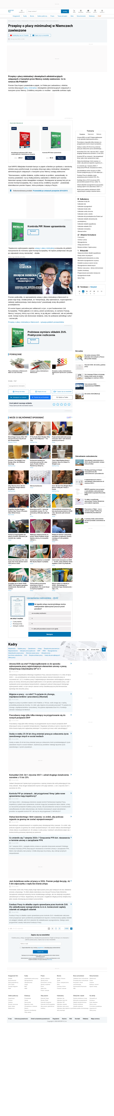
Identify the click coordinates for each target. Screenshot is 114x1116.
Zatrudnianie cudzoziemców (86, 456)
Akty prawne (44, 995)
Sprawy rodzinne (45, 978)
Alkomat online (82, 231)
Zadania (10, 1002)
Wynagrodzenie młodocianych (87, 265)
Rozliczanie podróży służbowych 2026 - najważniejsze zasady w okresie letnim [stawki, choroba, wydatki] (89, 190)
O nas (10, 1019)
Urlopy (40, 648)
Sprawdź (33, 232)
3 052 (66, 928)
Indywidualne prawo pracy (16, 653)
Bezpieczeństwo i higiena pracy (87, 247)
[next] (71, 929)
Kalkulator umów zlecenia (85, 211)
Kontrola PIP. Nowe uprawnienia (46, 226)
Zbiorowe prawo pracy (32, 653)
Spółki (58, 980)
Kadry (25, 16)
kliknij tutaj (49, 959)
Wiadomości (25, 21)
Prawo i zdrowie (45, 990)
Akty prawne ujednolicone (47, 1006)
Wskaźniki (84, 250)
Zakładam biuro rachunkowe (80, 978)
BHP (38, 651)
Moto (72, 16)
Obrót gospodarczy (13, 982)
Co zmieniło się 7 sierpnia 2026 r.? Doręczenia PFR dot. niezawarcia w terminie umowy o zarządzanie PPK (90, 166)
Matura (26, 1008)
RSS (70, 1019)
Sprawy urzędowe (45, 984)
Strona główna (12, 21)
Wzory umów (93, 1004)
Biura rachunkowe (78, 976)
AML (74, 988)
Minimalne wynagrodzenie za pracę (88, 260)
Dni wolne (79, 351)
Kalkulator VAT (61, 1002)
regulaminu (41, 947)
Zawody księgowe (13, 986)
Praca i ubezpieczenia (63, 982)
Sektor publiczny (42, 16)
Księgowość (16, 16)
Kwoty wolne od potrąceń (85, 255)
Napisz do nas (42, 391)
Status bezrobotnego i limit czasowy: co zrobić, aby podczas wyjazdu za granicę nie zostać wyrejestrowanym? (90, 162)
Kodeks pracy (22, 648)
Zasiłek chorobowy (83, 270)
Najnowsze (91, 134)
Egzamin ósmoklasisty (30, 1010)
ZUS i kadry (11, 984)
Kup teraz (30, 158)
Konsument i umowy (46, 982)
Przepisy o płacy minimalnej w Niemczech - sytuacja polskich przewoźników (36, 322)
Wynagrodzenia (82, 242)
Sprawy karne (44, 980)
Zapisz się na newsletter (64, 391)
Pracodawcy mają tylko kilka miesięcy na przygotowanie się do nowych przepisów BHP (89, 143)
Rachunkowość (12, 980)
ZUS (25, 655)
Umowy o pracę (82, 239)
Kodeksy (43, 1008)
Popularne (82, 134)
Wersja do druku (20, 391)
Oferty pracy (11, 657)
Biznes (32, 16)
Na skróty (92, 995)
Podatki (10, 978)
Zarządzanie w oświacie (30, 1006)
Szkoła (26, 1000)
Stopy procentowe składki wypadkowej (89, 253)
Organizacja (11, 998)
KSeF (99, 16)
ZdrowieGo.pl (93, 998)
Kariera (64, 1019)
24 (79, 291)
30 (101, 291)
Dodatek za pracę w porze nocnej (87, 263)
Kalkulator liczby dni (84, 201)
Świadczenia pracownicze (51, 648)
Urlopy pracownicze (83, 244)
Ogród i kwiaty (93, 986)
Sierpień (93, 287)
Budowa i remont (94, 984)
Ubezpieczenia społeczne (27, 651)
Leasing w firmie (61, 986)
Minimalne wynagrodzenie (80, 1000)
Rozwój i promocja (13, 1004)
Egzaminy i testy (28, 1004)
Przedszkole (27, 998)
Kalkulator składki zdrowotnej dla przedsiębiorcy (87, 220)
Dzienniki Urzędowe (46, 1002)
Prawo (52, 16)
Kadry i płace (11, 1006)
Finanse (92, 982)
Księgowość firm (13, 976)
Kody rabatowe (93, 1002)
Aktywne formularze (88, 235)
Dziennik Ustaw (45, 998)
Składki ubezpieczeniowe (79, 1002)
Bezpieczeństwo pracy (36, 655)
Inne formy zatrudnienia (15, 655)
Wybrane (98, 134)
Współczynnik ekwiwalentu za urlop (88, 258)
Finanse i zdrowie (61, 988)
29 (98, 291)
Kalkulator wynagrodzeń (85, 206)
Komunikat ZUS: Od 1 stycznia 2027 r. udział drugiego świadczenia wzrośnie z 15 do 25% (90, 152)
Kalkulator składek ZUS (85, 226)
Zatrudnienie (32, 648)
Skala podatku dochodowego (81, 1008)
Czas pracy (81, 237)
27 (90, 291)
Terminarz (84, 287)
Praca (42, 986)
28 (94, 291)
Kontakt (77, 1019)
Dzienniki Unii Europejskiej (48, 1004)
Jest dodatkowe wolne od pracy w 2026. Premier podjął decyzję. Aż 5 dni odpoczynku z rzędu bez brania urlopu (90, 171)
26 (87, 291)
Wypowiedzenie (13, 651)
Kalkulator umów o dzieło (85, 214)
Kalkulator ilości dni (62, 1000)
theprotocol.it (93, 1008)
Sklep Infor (43, 988)
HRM (44, 651)
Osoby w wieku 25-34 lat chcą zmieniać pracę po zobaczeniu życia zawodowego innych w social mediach (89, 148)
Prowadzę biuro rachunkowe (80, 980)
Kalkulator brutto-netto (84, 209)
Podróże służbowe (78, 1004)
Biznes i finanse (61, 978)
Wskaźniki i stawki (78, 995)
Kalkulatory (84, 199)
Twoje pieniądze (62, 16)
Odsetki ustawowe (78, 1006)
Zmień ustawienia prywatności (40, 1019)
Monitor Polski (44, 1000)
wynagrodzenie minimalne (17, 386)
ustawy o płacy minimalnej (44, 248)
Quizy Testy (81, 278)
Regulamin (56, 1019)
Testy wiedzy (27, 1012)
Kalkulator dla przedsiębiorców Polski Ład (90, 216)
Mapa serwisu (95, 1019)
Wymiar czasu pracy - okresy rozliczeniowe (90, 268)
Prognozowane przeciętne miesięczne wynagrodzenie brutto (89, 274)
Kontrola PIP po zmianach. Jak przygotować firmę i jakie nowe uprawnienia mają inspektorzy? (90, 157)
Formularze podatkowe (96, 1006)
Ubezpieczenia (45, 653)
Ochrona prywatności (21, 1019)
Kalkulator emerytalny (84, 229)
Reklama (85, 1019)
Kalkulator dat (82, 204)
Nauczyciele (27, 1002)
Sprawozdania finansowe (79, 986)
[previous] (49, 929)
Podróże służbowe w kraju (80, 998)
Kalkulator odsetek (62, 1004)
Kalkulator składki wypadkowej (87, 224)
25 (83, 291)
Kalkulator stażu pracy (63, 1006)
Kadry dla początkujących (52, 655)
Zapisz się (40, 951)
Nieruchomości (81, 16)
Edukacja (92, 16)
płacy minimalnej (30, 88)
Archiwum (92, 1000)
